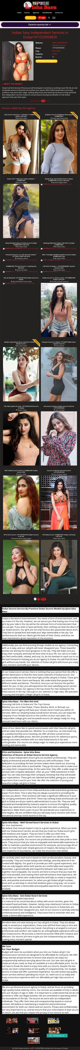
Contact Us (59, 13)
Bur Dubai (56, 51)
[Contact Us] (54, 18)
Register (31, 17)
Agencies (36, 13)
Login (43, 17)
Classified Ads (47, 13)
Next (43, 599)
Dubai (54, 54)
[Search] (49, 18)
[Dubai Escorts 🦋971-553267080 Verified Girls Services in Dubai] (40, 5)
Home (19, 13)
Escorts (27, 13)
